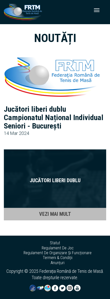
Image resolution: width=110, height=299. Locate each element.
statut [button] (55, 243)
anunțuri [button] (57, 263)
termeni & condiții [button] (57, 258)
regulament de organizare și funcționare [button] (58, 253)
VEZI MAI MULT (55, 214)
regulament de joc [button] (58, 248)
